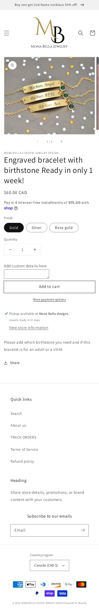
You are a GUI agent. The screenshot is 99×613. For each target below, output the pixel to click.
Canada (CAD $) (46, 565)
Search (16, 413)
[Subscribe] (82, 530)
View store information (28, 327)
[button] (6, 33)
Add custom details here (25, 265)
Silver (37, 227)
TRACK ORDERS (23, 437)
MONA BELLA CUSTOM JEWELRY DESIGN (42, 602)
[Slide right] (61, 142)
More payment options (49, 299)
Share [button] (15, 362)
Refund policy (22, 461)
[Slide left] (38, 142)
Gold (14, 227)
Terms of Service (24, 449)
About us (18, 425)
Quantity (10, 239)
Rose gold (64, 227)
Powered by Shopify (75, 602)
